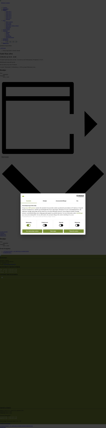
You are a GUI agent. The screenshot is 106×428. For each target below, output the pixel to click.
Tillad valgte (53, 231)
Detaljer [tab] (45, 200)
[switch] (45, 225)
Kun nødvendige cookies (32, 231)
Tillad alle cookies (73, 231)
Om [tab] (77, 200)
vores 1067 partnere (30, 208)
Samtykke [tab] (28, 200)
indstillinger (79, 213)
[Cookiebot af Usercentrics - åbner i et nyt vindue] (77, 196)
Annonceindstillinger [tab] (61, 200)
